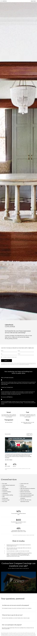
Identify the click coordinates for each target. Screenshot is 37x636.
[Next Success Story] (30, 434)
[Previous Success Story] (28, 434)
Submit (5, 360)
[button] (1, 1)
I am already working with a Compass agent (10, 357)
